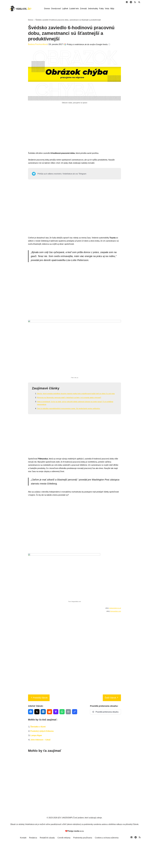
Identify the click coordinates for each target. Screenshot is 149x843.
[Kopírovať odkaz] (74, 711)
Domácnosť (56, 9)
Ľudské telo (74, 9)
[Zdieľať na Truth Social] (55, 711)
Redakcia (33, 838)
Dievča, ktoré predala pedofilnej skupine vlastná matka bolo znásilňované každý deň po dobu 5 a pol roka (76, 393)
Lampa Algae (36, 735)
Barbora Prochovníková (37, 44)
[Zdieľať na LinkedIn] (43, 711)
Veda (107, 9)
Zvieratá (83, 9)
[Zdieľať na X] (36, 711)
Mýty (112, 9)
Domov (47, 9)
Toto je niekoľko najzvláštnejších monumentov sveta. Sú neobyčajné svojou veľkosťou (68, 408)
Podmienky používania (82, 838)
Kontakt (23, 838)
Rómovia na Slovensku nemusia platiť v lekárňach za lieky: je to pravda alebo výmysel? (69, 397)
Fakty (101, 9)
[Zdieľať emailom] (68, 711)
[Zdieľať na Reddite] (49, 711)
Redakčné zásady (47, 838)
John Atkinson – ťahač (40, 740)
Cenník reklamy (64, 838)
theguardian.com (115, 611)
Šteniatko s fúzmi (38, 727)
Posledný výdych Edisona (42, 731)
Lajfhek (65, 9)
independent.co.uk (115, 608)
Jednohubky (93, 9)
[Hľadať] (139, 2)
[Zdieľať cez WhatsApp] (62, 711)
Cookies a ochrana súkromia (107, 838)
